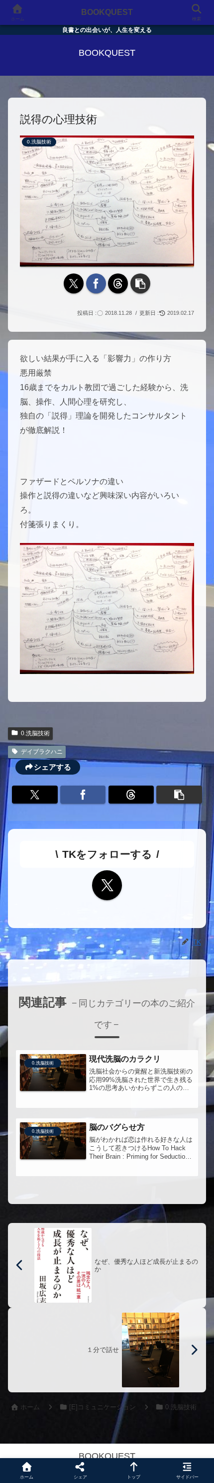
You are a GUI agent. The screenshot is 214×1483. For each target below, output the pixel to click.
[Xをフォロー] (107, 885)
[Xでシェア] (74, 283)
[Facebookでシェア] (96, 283)
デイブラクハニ (42, 751)
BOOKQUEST (107, 12)
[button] (140, 283)
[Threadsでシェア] (118, 283)
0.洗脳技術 (35, 733)
